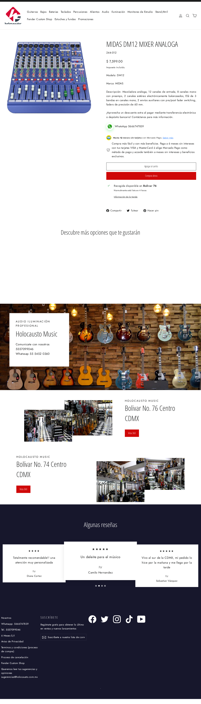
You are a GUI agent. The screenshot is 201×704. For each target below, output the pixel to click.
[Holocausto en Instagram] (117, 619)
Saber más (168, 137)
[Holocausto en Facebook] (92, 619)
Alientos (94, 12)
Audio (105, 12)
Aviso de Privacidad (12, 641)
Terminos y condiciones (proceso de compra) (19, 649)
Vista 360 (132, 433)
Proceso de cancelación (14, 657)
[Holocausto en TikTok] (129, 619)
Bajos (43, 12)
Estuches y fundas (65, 19)
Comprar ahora (151, 175)
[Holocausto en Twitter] (105, 619)
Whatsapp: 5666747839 (15, 624)
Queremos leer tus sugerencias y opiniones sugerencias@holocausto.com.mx (19, 673)
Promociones (85, 19)
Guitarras (32, 12)
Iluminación (118, 12)
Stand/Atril (161, 12)
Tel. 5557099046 (10, 629)
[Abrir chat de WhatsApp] (110, 126)
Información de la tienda (125, 196)
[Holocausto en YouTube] (141, 619)
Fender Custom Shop (39, 19)
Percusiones (80, 12)
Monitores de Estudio (140, 12)
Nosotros (6, 618)
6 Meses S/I (8, 635)
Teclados (66, 12)
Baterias (53, 12)
